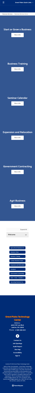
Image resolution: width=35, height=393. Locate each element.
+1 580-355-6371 (20, 330)
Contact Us (17, 340)
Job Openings (17, 343)
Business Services (7, 14)
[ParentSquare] (17, 385)
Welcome (11, 234)
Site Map (17, 349)
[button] (24, 2)
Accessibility (17, 352)
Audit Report (17, 346)
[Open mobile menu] (3, 2)
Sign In (17, 355)
